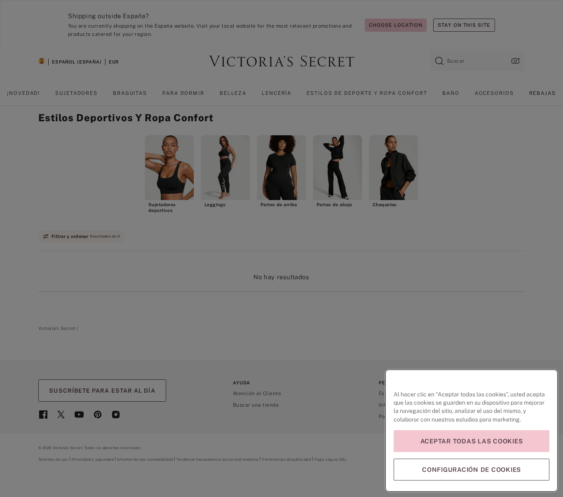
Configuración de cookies (471, 469)
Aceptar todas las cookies (471, 441)
